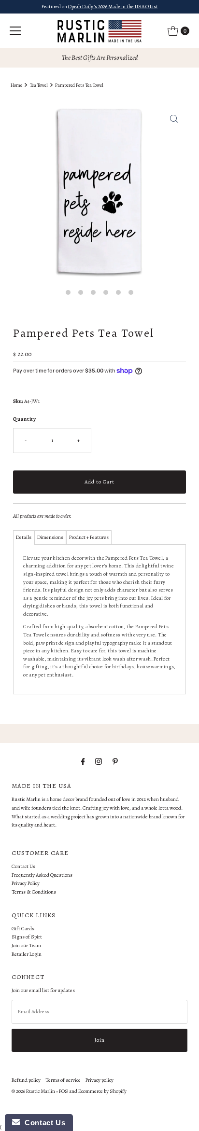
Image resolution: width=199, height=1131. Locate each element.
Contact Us (23, 866)
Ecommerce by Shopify (102, 1091)
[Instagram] (98, 762)
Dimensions (50, 537)
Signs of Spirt (27, 936)
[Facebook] (83, 762)
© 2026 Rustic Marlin (33, 1091)
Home (16, 85)
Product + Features (89, 537)
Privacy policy (99, 1080)
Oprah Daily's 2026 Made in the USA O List (113, 6)
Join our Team (26, 945)
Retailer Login (27, 954)
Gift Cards (23, 928)
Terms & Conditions (34, 892)
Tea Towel (39, 85)
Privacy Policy (26, 883)
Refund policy (26, 1080)
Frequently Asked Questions (42, 875)
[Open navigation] (15, 30)
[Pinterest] (115, 762)
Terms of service (63, 1080)
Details (23, 537)
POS (63, 1091)
